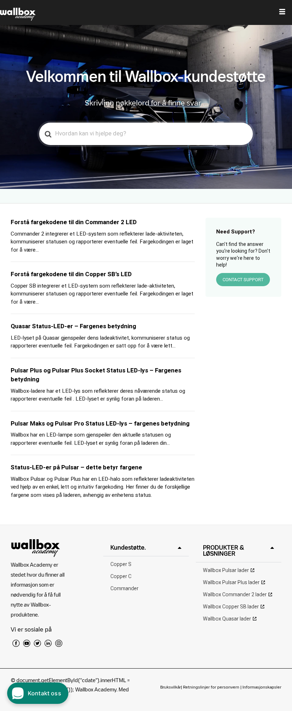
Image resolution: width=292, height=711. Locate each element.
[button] (146, 547)
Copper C (120, 576)
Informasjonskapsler (262, 687)
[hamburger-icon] (282, 12)
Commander (124, 588)
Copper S (120, 564)
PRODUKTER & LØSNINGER (223, 550)
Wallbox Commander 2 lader (235, 594)
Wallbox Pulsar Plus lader (231, 582)
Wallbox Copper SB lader (231, 606)
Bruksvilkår (170, 687)
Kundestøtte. (128, 547)
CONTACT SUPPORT (243, 279)
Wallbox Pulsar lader (226, 570)
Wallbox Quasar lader (227, 619)
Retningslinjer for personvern (211, 687)
